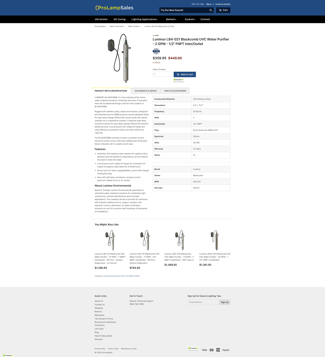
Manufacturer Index (129, 349)
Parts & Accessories (175, 91)
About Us (99, 301)
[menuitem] (102, 19)
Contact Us (100, 304)
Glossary (99, 339)
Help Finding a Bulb (103, 336)
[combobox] (186, 10)
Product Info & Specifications (111, 91)
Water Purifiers (134, 26)
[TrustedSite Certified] (178, 80)
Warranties (99, 315)
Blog (97, 332)
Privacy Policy (100, 349)
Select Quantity (159, 69)
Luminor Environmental (111, 276)
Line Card (99, 329)
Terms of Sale (113, 349)
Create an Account (222, 4)
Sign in (209, 4)
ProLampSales (100, 26)
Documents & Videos (146, 91)
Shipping (99, 308)
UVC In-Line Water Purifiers (130, 276)
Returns (98, 311)
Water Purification (117, 26)
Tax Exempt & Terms (104, 318)
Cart (225, 10)
